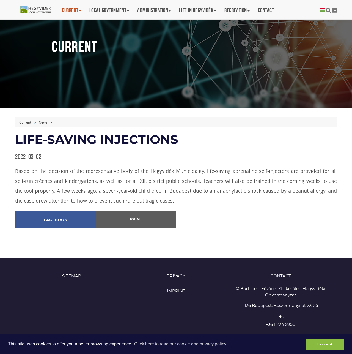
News (43, 122)
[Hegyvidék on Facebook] (334, 10)
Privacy (176, 276)
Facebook (55, 220)
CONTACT (280, 276)
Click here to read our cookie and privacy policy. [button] (180, 344)
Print (136, 219)
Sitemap (71, 276)
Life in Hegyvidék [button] (196, 10)
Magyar (322, 10)
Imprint (176, 291)
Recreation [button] (235, 10)
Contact (266, 10)
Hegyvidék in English (38, 10)
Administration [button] (152, 10)
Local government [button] (107, 10)
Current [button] (70, 10)
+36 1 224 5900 (280, 325)
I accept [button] (324, 344)
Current (25, 122)
